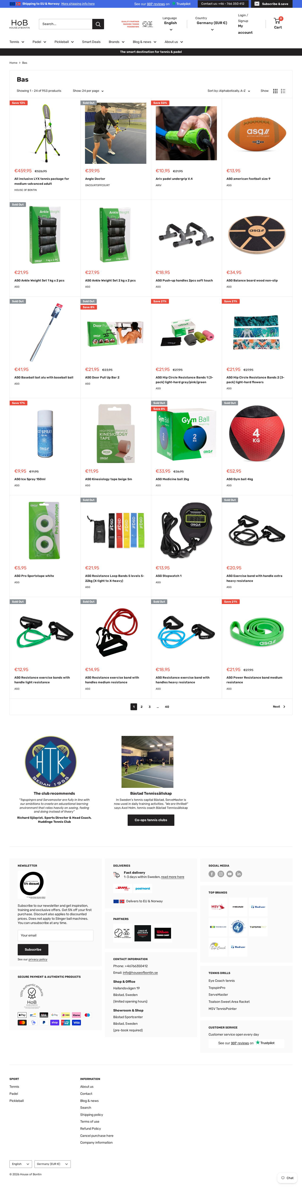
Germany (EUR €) (48, 1164)
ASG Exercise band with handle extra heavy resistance (254, 578)
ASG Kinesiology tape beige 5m (108, 479)
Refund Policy (90, 1129)
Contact (86, 1094)
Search (85, 1108)
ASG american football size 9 (248, 179)
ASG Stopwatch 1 (168, 576)
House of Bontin (25, 190)
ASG (228, 185)
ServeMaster (218, 995)
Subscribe (33, 950)
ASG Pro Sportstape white (34, 576)
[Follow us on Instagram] (221, 874)
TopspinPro (217, 988)
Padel (37, 42)
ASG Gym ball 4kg (239, 479)
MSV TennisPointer (223, 1009)
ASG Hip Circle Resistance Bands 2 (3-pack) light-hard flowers (255, 380)
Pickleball (62, 42)
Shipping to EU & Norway (58, 3)
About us (171, 42)
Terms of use (89, 1122)
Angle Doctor (95, 179)
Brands (114, 42)
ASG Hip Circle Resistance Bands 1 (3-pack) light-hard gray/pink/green (184, 380)
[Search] (98, 24)
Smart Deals (91, 42)
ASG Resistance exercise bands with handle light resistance (42, 680)
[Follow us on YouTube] (229, 874)
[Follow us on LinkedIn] (238, 874)
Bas (24, 62)
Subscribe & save (275, 4)
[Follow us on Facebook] (212, 874)
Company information (96, 1143)
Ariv (158, 185)
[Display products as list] (283, 91)
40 (167, 707)
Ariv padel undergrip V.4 (174, 179)
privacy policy (38, 959)
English (16, 1164)
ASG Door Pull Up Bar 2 (102, 377)
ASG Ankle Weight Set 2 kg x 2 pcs (110, 280)
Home (13, 62)
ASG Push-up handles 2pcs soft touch (184, 280)
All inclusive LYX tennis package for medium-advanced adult (41, 181)
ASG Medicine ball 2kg (172, 479)
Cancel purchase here (96, 1136)
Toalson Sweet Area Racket (229, 1002)
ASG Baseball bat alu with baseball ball (43, 377)
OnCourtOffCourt (97, 185)
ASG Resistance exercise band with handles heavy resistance (183, 680)
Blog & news (142, 42)
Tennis (14, 42)
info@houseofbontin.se (140, 973)
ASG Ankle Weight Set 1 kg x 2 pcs (39, 280)
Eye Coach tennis (222, 981)
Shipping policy (91, 1115)
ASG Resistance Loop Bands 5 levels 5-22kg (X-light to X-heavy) (114, 578)
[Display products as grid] (275, 91)
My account (245, 29)
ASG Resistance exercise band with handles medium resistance (112, 680)
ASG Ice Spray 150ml (30, 479)
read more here (172, 877)
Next (276, 706)
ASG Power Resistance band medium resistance (254, 680)
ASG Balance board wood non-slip (252, 280)
